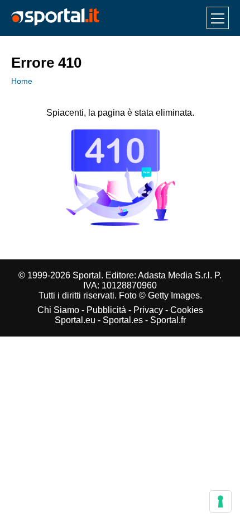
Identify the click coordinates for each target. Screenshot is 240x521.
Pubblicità (106, 310)
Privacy (148, 310)
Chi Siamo (58, 310)
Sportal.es (123, 320)
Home (21, 81)
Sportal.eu (75, 320)
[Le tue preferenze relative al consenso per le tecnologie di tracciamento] (220, 501)
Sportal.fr (168, 320)
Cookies (186, 310)
